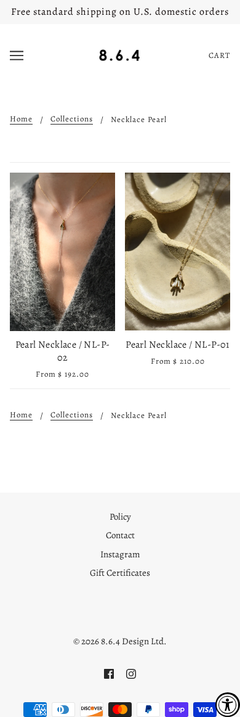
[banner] (119, 54)
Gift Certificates (120, 573)
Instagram (120, 554)
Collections (71, 119)
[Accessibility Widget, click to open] (227, 704)
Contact (120, 535)
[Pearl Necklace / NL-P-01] (177, 252)
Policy (120, 516)
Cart (219, 55)
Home (21, 119)
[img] (109, 673)
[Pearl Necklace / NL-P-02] (62, 252)
